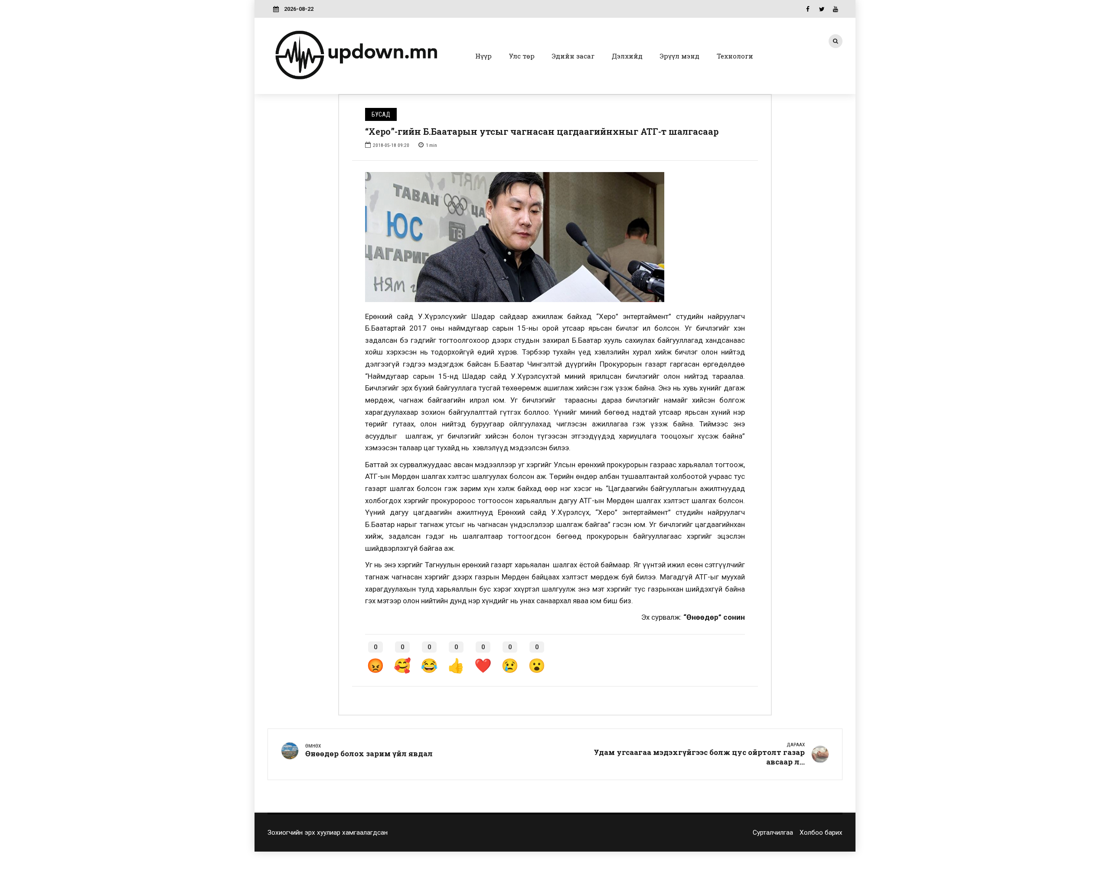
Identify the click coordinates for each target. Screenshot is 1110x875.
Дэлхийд (627, 56)
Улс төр (522, 56)
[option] (555, 237)
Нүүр (483, 56)
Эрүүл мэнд (679, 56)
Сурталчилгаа (773, 832)
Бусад (381, 114)
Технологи (735, 56)
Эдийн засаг (573, 56)
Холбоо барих (821, 832)
